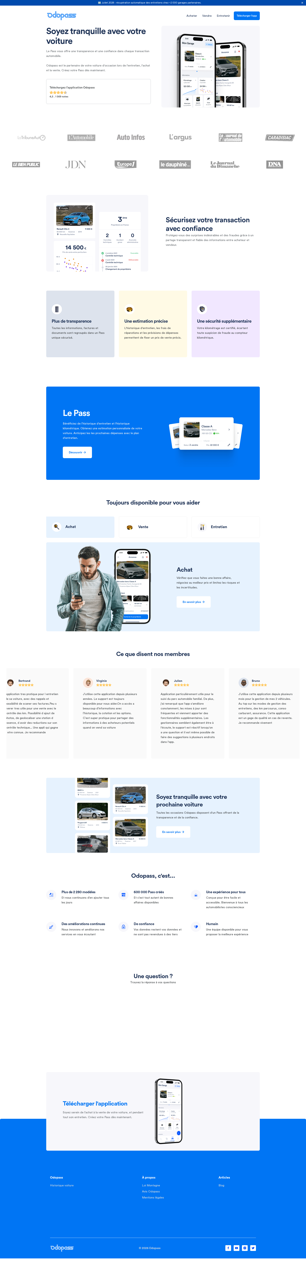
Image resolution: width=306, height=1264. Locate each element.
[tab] (80, 527)
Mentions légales (153, 1197)
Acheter (191, 15)
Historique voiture (62, 1185)
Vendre (207, 15)
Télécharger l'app (247, 16)
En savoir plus (194, 602)
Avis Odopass (151, 1191)
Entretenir (223, 15)
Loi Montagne (151, 1185)
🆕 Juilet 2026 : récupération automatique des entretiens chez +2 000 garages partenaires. (149, 3)
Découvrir (77, 452)
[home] (61, 16)
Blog (221, 1185)
